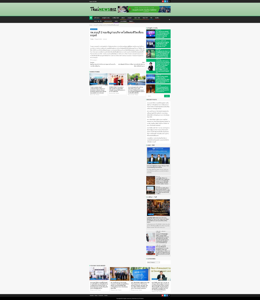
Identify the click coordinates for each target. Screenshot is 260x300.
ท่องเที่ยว (157, 18)
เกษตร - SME (156, 162)
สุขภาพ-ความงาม (108, 21)
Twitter (106, 295)
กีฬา (151, 18)
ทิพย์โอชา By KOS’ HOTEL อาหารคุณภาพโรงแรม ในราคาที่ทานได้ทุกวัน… (102, 64)
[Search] (169, 19)
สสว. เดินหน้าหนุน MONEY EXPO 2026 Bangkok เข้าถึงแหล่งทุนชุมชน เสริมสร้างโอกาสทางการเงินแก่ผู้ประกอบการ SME (162, 34)
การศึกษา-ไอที (115, 18)
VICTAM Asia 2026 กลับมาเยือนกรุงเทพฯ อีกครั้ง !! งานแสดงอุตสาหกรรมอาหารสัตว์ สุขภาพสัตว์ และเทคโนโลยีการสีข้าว (163, 190)
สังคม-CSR (145, 18)
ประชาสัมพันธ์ (123, 21)
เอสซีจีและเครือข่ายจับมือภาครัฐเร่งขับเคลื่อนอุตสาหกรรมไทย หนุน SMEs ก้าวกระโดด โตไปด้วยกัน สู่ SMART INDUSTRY (162, 79)
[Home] (91, 18)
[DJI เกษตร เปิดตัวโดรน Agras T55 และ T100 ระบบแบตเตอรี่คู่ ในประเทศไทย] (158, 155)
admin (92, 39)
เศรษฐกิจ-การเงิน (106, 18)
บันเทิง (116, 21)
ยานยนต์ (129, 18)
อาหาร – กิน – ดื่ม (97, 21)
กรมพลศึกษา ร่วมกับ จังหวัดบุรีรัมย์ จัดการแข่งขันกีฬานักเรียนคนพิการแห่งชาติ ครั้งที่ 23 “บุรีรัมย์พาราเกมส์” (158, 140)
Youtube (92, 295)
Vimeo (96, 295)
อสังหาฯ (123, 18)
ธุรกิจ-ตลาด (96, 18)
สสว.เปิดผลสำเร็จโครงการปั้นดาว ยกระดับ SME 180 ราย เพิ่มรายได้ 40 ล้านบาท (131, 64)
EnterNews (134, 298)
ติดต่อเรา (131, 21)
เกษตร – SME (137, 18)
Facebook (100, 295)
